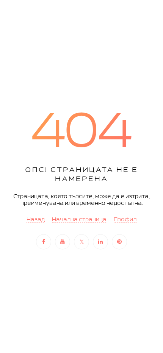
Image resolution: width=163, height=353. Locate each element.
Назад (36, 219)
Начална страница (79, 219)
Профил (125, 219)
